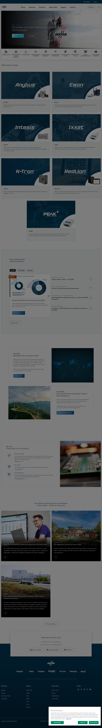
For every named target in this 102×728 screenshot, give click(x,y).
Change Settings (57, 722)
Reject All (83, 722)
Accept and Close (93, 722)
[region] (75, 716)
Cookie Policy (68, 718)
